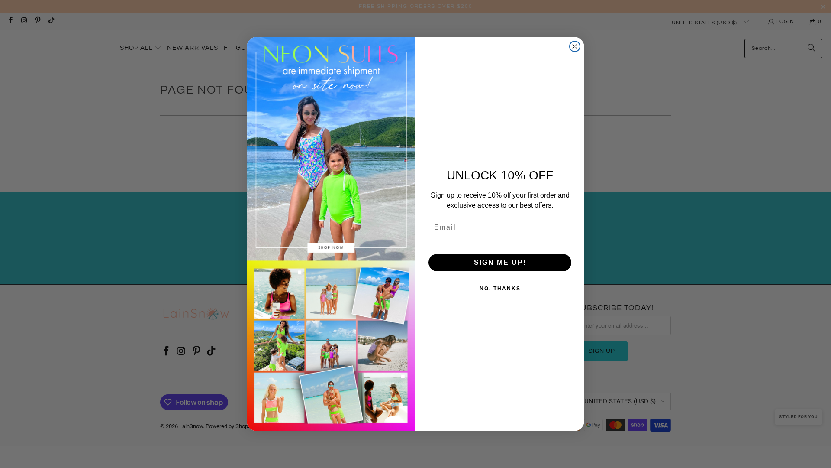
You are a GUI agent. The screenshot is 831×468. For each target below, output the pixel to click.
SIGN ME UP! (500, 262)
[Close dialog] (575, 46)
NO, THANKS (500, 289)
